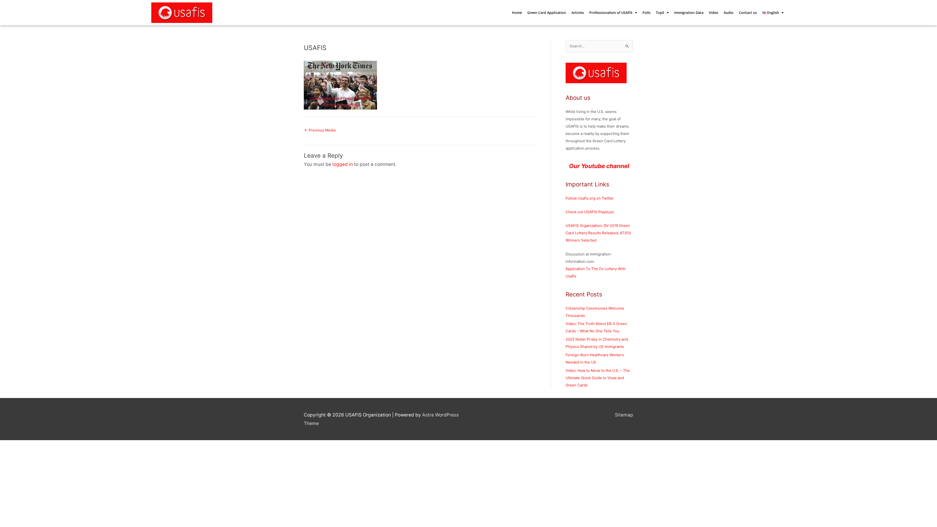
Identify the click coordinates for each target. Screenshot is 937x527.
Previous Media (320, 130)
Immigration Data (688, 12)
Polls (646, 12)
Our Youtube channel (599, 166)
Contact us (748, 12)
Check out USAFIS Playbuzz (590, 212)
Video (713, 12)
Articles (577, 12)
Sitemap (624, 415)
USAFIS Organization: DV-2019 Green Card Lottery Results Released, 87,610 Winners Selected (598, 233)
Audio (728, 12)
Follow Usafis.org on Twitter (590, 198)
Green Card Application (546, 12)
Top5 (660, 12)
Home (517, 12)
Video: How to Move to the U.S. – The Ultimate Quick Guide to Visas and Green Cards (598, 377)
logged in (342, 164)
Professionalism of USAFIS (610, 12)
